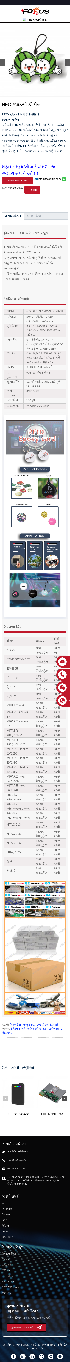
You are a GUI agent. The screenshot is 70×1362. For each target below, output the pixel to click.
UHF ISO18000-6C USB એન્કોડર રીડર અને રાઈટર (18, 1114)
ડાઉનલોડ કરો (8, 1237)
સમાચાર (6, 1231)
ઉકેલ (4, 1220)
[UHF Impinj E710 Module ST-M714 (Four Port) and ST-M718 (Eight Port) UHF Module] (52, 1092)
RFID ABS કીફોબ (10, 1287)
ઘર (3, 1203)
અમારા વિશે (7, 1209)
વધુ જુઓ (6, 1292)
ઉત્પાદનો (6, 1214)
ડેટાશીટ (34, 189)
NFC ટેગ (6, 1270)
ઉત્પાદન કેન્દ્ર (9, 1253)
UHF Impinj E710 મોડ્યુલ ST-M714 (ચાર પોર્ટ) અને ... (52, 1114)
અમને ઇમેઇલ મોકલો (19, 180)
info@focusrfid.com (49, 178)
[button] (67, 62)
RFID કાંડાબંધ (8, 1281)
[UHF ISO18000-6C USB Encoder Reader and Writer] (18, 1092)
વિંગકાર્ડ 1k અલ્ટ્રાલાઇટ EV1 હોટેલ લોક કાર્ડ (34, 1024)
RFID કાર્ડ (6, 1264)
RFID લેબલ (7, 1276)
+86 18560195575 (16, 1159)
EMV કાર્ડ (6, 1259)
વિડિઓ (5, 1225)
